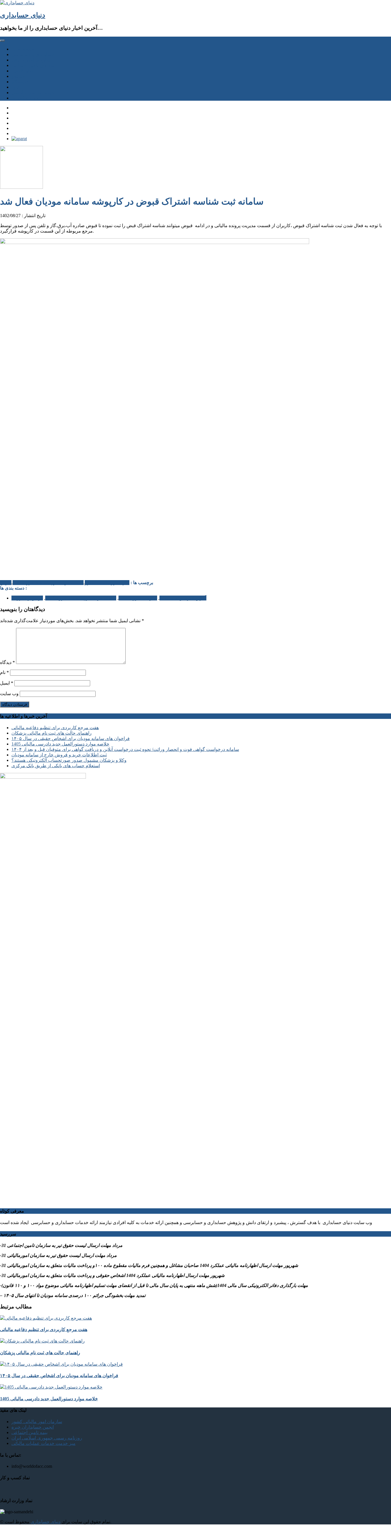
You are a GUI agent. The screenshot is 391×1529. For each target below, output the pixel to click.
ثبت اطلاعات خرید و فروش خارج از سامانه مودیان (59, 754)
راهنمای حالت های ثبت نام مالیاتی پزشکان (51, 733)
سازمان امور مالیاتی (30, 59)
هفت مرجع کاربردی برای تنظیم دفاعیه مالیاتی (55, 727)
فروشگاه (20, 81)
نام (4, 672)
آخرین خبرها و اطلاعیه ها (182, 598)
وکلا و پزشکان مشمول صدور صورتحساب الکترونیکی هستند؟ (69, 760)
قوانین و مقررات (27, 598)
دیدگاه (7, 662)
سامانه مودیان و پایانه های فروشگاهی (48, 582)
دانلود (16, 87)
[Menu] (2, 40)
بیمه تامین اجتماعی (29, 1432)
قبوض (5, 582)
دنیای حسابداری (22, 15)
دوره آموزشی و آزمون (32, 92)
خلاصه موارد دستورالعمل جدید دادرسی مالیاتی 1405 (60, 743)
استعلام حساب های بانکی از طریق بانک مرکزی (55, 765)
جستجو (18, 76)
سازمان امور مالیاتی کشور (36, 1421)
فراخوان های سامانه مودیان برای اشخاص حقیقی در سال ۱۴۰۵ (70, 738)
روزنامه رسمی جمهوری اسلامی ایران (46, 1437)
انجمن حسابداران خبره (32, 1427)
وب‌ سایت (9, 693)
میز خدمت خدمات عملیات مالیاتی (43, 1443)
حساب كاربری (25, 98)
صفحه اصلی (23, 49)
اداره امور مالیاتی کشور (107, 582)
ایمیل (6, 683)
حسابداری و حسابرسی (32, 54)
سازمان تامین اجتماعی (33, 65)
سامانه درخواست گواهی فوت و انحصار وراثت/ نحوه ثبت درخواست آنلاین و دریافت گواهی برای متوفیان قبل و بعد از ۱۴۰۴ (125, 749)
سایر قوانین (22, 70)
